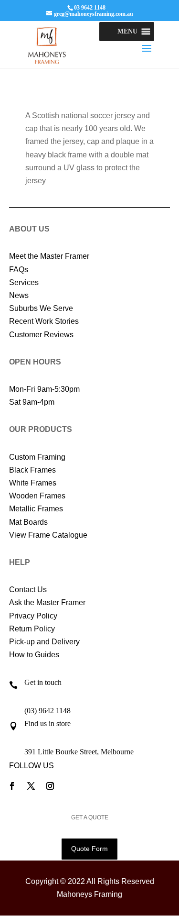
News (19, 295)
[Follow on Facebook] (12, 786)
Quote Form (89, 848)
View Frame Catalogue (48, 535)
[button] (127, 31)
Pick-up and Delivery (44, 642)
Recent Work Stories (44, 321)
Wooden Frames (37, 496)
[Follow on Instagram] (50, 786)
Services (24, 282)
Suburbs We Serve (41, 308)
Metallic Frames (36, 509)
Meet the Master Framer (49, 256)
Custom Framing (37, 457)
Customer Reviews (41, 335)
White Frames (32, 483)
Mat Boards (28, 522)
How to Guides (34, 655)
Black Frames (32, 470)
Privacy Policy (33, 616)
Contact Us (28, 589)
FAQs (18, 269)
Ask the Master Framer (47, 602)
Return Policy (32, 629)
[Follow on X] (31, 786)
